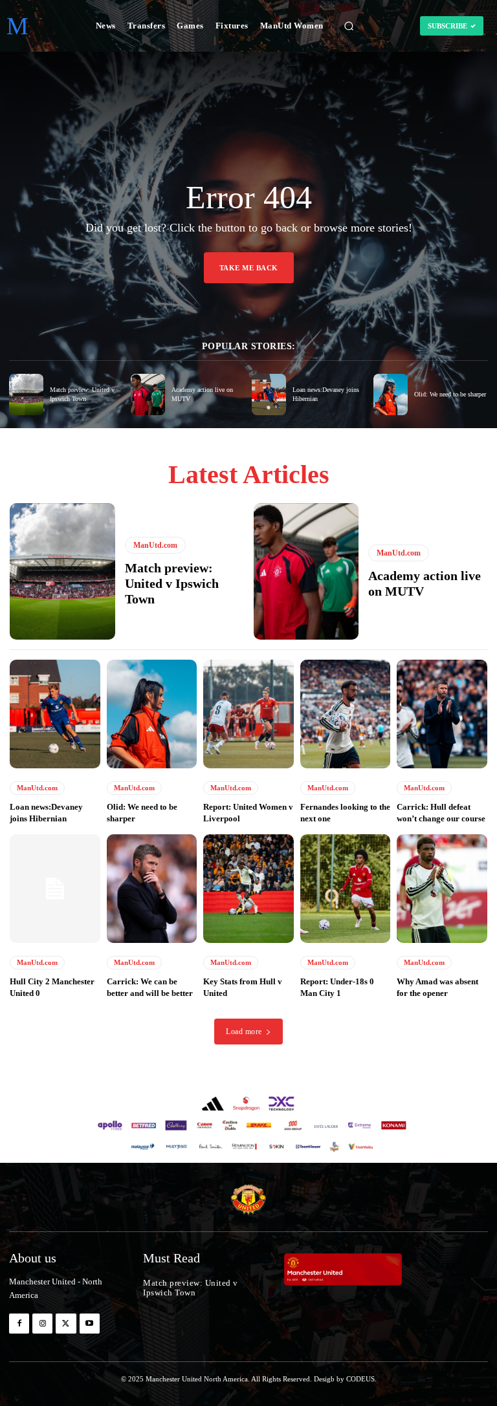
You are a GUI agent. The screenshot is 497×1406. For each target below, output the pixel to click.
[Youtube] (90, 1324)
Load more (244, 1031)
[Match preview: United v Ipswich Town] (26, 394)
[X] (66, 1324)
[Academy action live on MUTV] (148, 394)
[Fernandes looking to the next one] (345, 714)
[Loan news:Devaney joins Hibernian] (269, 394)
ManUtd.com (155, 545)
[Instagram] (42, 1324)
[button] (348, 25)
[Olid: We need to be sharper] (390, 394)
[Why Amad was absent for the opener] (442, 888)
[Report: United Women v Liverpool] (248, 714)
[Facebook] (19, 1324)
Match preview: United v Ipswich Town (172, 583)
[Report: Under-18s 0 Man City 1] (345, 888)
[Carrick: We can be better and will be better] (152, 888)
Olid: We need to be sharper (450, 394)
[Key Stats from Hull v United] (248, 888)
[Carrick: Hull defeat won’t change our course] (442, 714)
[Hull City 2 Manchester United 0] (55, 888)
